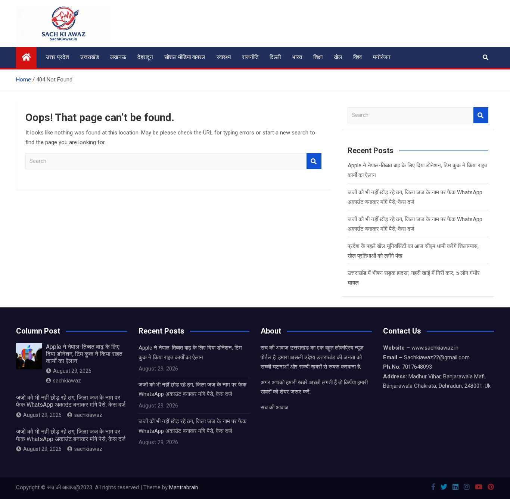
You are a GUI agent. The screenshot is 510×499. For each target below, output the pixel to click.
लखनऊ (118, 57)
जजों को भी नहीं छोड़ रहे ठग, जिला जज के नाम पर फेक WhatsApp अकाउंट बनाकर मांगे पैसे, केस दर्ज (70, 401)
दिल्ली (275, 57)
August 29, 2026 (72, 371)
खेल (338, 57)
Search (314, 161)
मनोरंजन (382, 57)
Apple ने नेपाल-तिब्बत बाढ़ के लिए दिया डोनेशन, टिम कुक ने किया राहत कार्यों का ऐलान (84, 354)
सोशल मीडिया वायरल (184, 57)
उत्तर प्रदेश (57, 57)
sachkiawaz (67, 381)
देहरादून (145, 57)
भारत (297, 57)
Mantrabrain (183, 487)
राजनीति (250, 57)
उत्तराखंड (89, 57)
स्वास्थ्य (224, 57)
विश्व (357, 57)
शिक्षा (318, 57)
